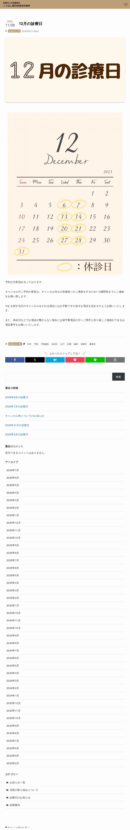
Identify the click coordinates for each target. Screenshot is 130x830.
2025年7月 (12, 560)
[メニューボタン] (125, 4)
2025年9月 (12, 545)
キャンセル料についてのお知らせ (24, 416)
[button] (15, 360)
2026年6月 (12, 477)
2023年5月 (12, 755)
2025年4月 (12, 583)
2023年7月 (12, 740)
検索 (118, 377)
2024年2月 (12, 688)
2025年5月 (12, 575)
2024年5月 (12, 665)
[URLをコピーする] (115, 360)
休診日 (55, 344)
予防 (36, 344)
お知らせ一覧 (14, 31)
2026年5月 (12, 485)
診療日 (84, 344)
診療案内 (15, 805)
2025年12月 (13, 522)
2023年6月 (12, 748)
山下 (62, 344)
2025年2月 (12, 598)
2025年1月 (12, 605)
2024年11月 (13, 620)
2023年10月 (13, 718)
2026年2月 (12, 508)
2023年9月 (12, 725)
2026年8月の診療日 (16, 397)
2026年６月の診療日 (17, 425)
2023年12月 (13, 703)
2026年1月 (12, 515)
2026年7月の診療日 (16, 406)
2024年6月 (12, 658)
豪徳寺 (92, 344)
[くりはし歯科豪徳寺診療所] (17, 4)
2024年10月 (13, 628)
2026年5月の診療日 (16, 434)
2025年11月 (13, 530)
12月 (29, 344)
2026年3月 (12, 500)
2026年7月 (12, 470)
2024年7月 (12, 650)
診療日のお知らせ (20, 797)
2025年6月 (12, 568)
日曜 (69, 344)
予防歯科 (45, 344)
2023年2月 (12, 763)
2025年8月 (12, 553)
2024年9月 (12, 635)
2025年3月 (12, 590)
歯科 (76, 344)
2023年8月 (12, 733)
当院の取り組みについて (24, 790)
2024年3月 (12, 680)
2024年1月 (12, 695)
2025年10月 (13, 537)
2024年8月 (12, 643)
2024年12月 (13, 613)
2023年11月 (13, 710)
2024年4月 (12, 673)
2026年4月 (12, 492)
